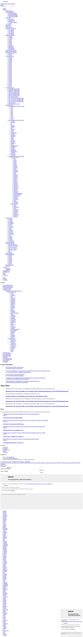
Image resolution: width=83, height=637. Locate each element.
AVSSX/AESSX (14, 145)
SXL (12, 112)
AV (11, 123)
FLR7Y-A (15, 180)
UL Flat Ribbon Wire (10, 254)
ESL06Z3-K (10, 45)
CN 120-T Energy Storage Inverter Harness (15, 375)
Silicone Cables (9, 10)
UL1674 (10, 63)
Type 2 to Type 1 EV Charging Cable (16, 101)
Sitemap (22, 461)
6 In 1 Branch (11, 34)
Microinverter (8, 24)
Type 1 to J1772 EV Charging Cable (15, 98)
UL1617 (10, 76)
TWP (12, 107)
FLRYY (15, 206)
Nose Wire (8, 266)
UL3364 (10, 81)
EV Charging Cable (10, 87)
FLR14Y (15, 190)
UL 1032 (10, 44)
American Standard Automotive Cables (16, 106)
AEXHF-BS (13, 150)
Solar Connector (9, 27)
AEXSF (12, 139)
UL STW (10, 238)
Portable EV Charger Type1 (14, 89)
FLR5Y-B (15, 176)
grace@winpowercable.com (12, 458)
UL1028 (10, 60)
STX (12, 115)
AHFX (12, 138)
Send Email (3, 466)
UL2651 (10, 55)
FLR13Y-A (15, 185)
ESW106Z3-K (11, 48)
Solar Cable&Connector (8, 285)
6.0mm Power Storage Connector (63, 462)
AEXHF (12, 121)
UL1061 (10, 66)
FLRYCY (15, 216)
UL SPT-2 (10, 220)
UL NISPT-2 (11, 223)
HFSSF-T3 (13, 143)
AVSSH (12, 134)
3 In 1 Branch (11, 30)
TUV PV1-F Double (12, 22)
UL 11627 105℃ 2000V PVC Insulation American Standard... (18, 372)
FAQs (4, 274)
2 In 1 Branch (11, 29)
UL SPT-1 (10, 219)
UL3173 (10, 84)
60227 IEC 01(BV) (12, 249)
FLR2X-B (15, 202)
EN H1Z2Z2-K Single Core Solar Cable (14, 368)
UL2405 (10, 260)
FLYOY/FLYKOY (17, 194)
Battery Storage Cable (10, 35)
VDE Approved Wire (10, 242)
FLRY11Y (15, 215)
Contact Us (5, 275)
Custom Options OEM (13, 16)
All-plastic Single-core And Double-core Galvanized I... (17, 382)
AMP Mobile (27, 461)
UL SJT (10, 228)
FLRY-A (15, 165)
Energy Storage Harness (11, 51)
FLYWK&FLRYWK (17, 193)
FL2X (14, 169)
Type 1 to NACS (11, 102)
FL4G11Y (15, 210)
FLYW (14, 160)
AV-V (12, 124)
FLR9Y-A (15, 183)
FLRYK (15, 164)
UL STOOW (11, 241)
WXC (12, 116)
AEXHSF (13, 126)
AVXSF (12, 127)
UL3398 (10, 74)
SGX (12, 117)
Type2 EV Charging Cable (13, 93)
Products (5, 9)
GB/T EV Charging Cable (13, 95)
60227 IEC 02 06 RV (12, 244)
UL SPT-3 (10, 221)
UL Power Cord (9, 217)
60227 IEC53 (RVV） (13, 247)
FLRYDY (15, 196)
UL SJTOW (10, 233)
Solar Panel (8, 25)
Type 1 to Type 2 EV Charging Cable (16, 99)
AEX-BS (13, 149)
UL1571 (10, 78)
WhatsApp (9, 467)
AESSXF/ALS (14, 151)
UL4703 (10, 23)
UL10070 (10, 57)
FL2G (14, 200)
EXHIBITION (6, 270)
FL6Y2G (15, 213)
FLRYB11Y (16, 209)
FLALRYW (16, 199)
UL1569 (10, 70)
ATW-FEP (13, 136)
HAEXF (12, 142)
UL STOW (10, 240)
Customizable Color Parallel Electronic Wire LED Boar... (17, 379)
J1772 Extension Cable (13, 96)
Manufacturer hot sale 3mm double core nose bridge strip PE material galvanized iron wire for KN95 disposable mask (37, 391)
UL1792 (10, 86)
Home (4, 8)
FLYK (14, 163)
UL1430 (10, 77)
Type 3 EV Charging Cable (14, 94)
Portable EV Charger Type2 (14, 91)
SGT (12, 114)
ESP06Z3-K (10, 46)
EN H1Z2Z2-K (11, 20)
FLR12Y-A (15, 186)
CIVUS (12, 131)
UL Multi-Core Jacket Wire (11, 52)
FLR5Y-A (15, 174)
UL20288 (10, 59)
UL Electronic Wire (10, 56)
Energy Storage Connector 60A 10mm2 (9, 462)
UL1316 (10, 73)
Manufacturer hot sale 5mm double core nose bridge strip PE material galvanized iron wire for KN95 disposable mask (37, 406)
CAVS (12, 144)
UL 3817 (10, 43)
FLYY (14, 159)
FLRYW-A (15, 167)
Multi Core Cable (14, 203)
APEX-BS (13, 153)
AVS (12, 128)
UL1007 (10, 39)
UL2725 (10, 262)
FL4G (14, 173)
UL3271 (10, 67)
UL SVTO (10, 226)
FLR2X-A (15, 201)
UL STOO (10, 237)
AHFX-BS (13, 141)
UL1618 (10, 79)
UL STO (10, 236)
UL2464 (10, 255)
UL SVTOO (10, 227)
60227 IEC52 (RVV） (13, 248)
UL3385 (10, 69)
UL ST (9, 235)
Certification (8, 269)
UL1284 (10, 65)
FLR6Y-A (15, 177)
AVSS (12, 130)
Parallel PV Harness (12, 13)
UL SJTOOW (11, 234)
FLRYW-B (15, 171)
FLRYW (15, 162)
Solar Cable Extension (12, 14)
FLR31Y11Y (16, 214)
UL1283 (10, 71)
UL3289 (10, 80)
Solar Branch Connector (11, 28)
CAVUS (12, 148)
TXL (12, 109)
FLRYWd (15, 170)
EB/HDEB (13, 146)
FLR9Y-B (15, 184)
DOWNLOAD (6, 272)
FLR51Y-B (15, 191)
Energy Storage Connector (11, 50)
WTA (12, 119)
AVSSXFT (13, 122)
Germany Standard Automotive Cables (16, 156)
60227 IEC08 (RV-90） (13, 245)
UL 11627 (10, 38)
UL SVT (10, 224)
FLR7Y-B (15, 181)
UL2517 (10, 256)
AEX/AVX (13, 135)
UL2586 (10, 261)
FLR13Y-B (15, 188)
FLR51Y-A (15, 192)
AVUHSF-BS (14, 133)
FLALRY (15, 198)
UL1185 (10, 64)
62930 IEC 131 (11, 21)
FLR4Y (15, 172)
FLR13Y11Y (16, 207)
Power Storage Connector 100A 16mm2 (25, 462)
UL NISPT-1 (11, 222)
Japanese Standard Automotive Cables (16, 120)
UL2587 (10, 85)
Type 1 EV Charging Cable (14, 92)
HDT (12, 113)
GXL (12, 110)
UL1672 (10, 82)
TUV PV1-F (11, 19)
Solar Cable (8, 17)
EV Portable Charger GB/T (14, 88)
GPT (12, 108)
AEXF (12, 137)
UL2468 (10, 53)
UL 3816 (10, 42)
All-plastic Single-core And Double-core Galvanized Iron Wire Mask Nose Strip (27, 396)
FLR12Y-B (15, 187)
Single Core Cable (14, 157)
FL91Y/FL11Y (16, 195)
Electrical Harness (9, 253)
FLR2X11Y (15, 212)
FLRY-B (15, 166)
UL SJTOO (10, 230)
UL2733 (10, 263)
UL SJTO (10, 229)
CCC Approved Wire (10, 243)
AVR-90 (10, 252)
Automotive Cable (9, 105)
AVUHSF (13, 129)
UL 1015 (10, 41)
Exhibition (8, 268)
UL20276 (10, 258)
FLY (14, 158)
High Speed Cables (10, 265)
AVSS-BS (13, 152)
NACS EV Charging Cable (14, 103)
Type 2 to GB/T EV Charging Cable (15, 100)
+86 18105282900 (10, 457)
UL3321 (10, 72)
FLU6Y (15, 179)
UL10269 (10, 36)
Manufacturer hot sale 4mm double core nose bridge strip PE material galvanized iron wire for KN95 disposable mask (37, 401)
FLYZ (14, 208)
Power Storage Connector (39, 462)
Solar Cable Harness (10, 12)
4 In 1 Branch (11, 31)
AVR (9, 251)
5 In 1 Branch (11, 32)
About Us (5, 267)
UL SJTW (10, 231)
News (4, 273)
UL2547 (10, 259)
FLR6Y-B (15, 178)
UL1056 (10, 62)
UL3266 (10, 58)
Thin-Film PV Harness (13, 15)
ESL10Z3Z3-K (11, 49)
